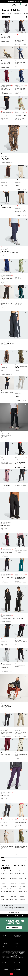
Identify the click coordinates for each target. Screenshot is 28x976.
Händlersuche (17, 946)
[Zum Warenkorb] (25, 4)
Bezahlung (16, 943)
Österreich (16, 974)
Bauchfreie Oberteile (3, 878)
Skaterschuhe (22, 873)
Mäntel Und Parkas (3, 871)
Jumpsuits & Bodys (4, 873)
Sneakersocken (13, 881)
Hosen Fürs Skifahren (12, 894)
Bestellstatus (5, 940)
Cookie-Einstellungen (6, 962)
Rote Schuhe (13, 896)
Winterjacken (22, 876)
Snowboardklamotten (6, 891)
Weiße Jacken (22, 888)
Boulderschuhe (22, 883)
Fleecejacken (22, 886)
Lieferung (4, 935)
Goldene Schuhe (13, 878)
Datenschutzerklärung (18, 966)
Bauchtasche (4, 876)
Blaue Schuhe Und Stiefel (13, 876)
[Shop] (14, 5)
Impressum (4, 943)
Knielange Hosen (5, 899)
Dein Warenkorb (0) (19, 915)
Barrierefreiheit (17, 969)
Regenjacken (13, 883)
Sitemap (15, 940)
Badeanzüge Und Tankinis (5, 889)
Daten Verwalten (17, 962)
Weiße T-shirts (13, 870)
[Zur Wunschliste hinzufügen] (12, 22)
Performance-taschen (4, 886)
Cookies (3, 966)
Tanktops (3, 883)
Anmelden (7, 915)
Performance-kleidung (13, 889)
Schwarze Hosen (14, 873)
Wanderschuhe (22, 878)
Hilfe (3, 946)
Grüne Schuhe (22, 894)
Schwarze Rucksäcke (21, 881)
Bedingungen (5, 969)
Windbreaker (4, 896)
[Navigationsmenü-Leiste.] (2, 4)
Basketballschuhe (23, 891)
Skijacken (12, 891)
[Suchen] (22, 4)
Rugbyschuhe (22, 870)
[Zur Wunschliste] (5, 4)
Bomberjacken (4, 881)
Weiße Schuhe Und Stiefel (13, 886)
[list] (14, 13)
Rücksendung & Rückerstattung (17, 936)
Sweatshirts (3, 894)
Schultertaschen (14, 899)
